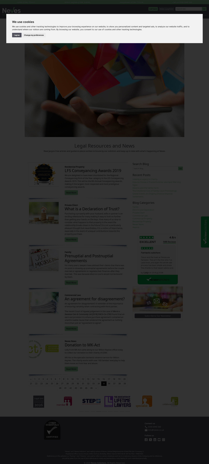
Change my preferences (34, 35)
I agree (17, 35)
